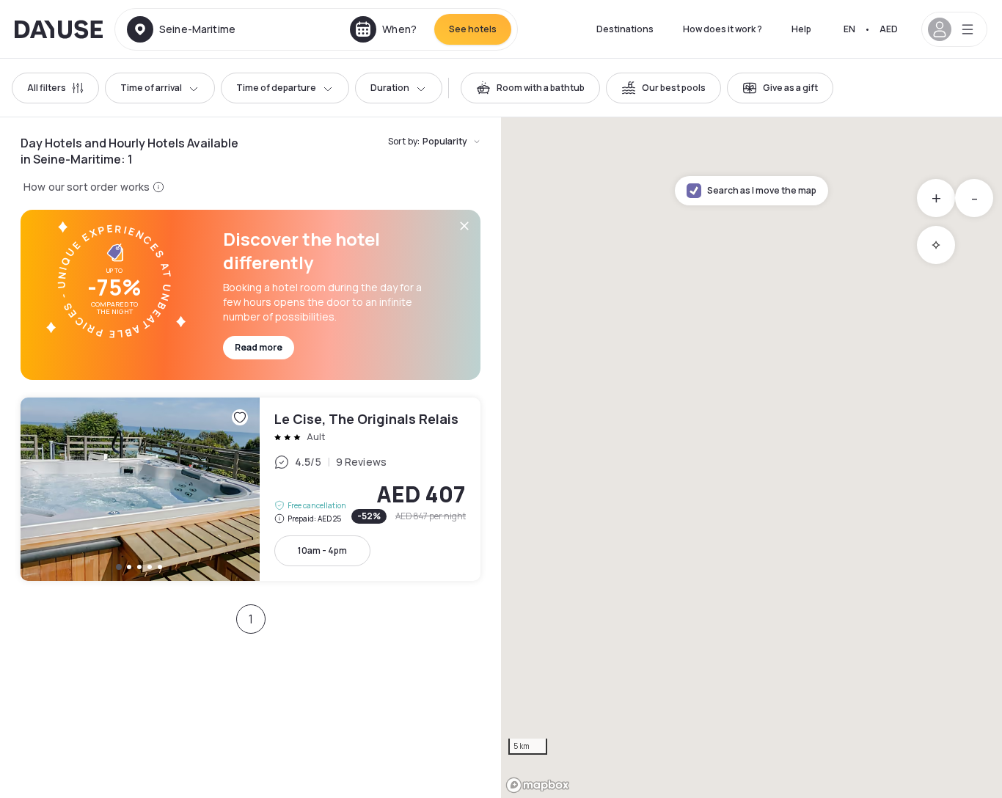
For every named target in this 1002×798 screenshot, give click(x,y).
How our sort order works (86, 187)
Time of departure (276, 87)
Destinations (625, 29)
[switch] (530, 88)
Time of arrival (151, 87)
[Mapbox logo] (537, 785)
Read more (258, 347)
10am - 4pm (322, 550)
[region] (751, 457)
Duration (389, 87)
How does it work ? (722, 29)
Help (801, 29)
